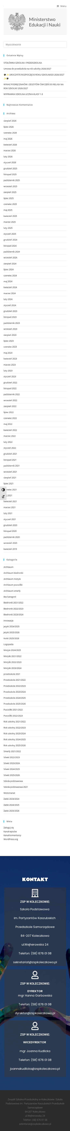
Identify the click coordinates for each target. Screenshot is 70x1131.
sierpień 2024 (10, 263)
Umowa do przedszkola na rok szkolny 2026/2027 (27, 68)
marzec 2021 (10, 507)
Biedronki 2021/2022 (13, 602)
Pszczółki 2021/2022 (13, 709)
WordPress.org (11, 839)
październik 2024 (12, 251)
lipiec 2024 (9, 269)
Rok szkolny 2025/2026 (15, 745)
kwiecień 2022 (10, 430)
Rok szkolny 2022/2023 (15, 727)
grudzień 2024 (10, 239)
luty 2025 (8, 227)
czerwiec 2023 (10, 346)
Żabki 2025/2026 (11, 810)
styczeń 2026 (10, 162)
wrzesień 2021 (10, 471)
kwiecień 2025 (10, 216)
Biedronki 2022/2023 (13, 608)
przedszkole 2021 (12, 674)
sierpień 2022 (10, 406)
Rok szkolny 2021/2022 (15, 721)
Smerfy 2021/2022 (12, 751)
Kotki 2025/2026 (11, 638)
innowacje (8, 620)
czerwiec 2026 (10, 132)
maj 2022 (8, 424)
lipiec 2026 (9, 126)
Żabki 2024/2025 (11, 804)
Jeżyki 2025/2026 (11, 632)
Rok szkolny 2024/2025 (15, 739)
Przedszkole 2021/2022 (15, 679)
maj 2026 (8, 138)
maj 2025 (8, 209)
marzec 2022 (10, 435)
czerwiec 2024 (10, 275)
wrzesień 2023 (10, 328)
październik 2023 (12, 323)
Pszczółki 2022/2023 (13, 715)
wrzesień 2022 (10, 400)
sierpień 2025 (10, 192)
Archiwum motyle (12, 578)
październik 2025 (12, 180)
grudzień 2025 (10, 168)
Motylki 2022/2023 (12, 662)
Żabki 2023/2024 (11, 798)
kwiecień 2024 (10, 287)
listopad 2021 (10, 459)
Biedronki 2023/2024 (13, 614)
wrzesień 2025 (10, 186)
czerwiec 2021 (10, 489)
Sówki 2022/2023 (12, 757)
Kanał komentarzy (12, 835)
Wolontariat (9, 792)
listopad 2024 (10, 245)
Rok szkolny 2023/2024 (15, 733)
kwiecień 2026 (10, 144)
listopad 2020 (10, 531)
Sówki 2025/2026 (12, 775)
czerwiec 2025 (10, 204)
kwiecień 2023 (10, 358)
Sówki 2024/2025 (12, 769)
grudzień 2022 (10, 382)
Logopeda (8, 644)
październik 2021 (12, 465)
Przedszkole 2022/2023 (15, 685)
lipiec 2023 (9, 340)
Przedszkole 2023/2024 (15, 691)
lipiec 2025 (9, 198)
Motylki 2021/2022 (12, 656)
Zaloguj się (9, 827)
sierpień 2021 (10, 477)
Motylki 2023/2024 (12, 668)
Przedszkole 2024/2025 (15, 697)
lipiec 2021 (9, 483)
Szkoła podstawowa (13, 781)
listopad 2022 (10, 388)
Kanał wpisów (10, 831)
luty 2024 (8, 299)
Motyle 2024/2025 (12, 650)
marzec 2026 (10, 150)
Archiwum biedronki (13, 572)
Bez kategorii (10, 596)
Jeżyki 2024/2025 (11, 626)
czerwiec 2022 (10, 418)
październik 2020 (12, 537)
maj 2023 (8, 352)
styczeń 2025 (10, 233)
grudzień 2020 (10, 525)
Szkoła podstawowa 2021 (16, 786)
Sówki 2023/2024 (12, 763)
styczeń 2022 (10, 447)
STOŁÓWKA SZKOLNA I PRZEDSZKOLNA (23, 62)
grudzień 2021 (10, 453)
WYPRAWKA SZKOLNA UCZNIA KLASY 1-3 (23, 94)
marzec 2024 (10, 293)
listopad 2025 (10, 174)
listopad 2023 (10, 317)
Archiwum (8, 567)
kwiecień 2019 (10, 549)
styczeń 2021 (10, 519)
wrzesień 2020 (10, 542)
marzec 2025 (10, 221)
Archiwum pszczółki (13, 584)
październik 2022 (12, 394)
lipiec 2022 (9, 412)
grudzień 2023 (10, 311)
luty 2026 (8, 156)
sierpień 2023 (10, 334)
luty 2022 (8, 442)
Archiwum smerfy (12, 590)
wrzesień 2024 (10, 257)
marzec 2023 (10, 364)
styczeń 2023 (10, 376)
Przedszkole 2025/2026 (15, 703)
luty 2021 (8, 513)
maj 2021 (8, 495)
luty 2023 (8, 370)
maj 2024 (8, 281)
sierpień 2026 (10, 120)
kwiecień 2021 (10, 501)
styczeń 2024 (10, 305)
